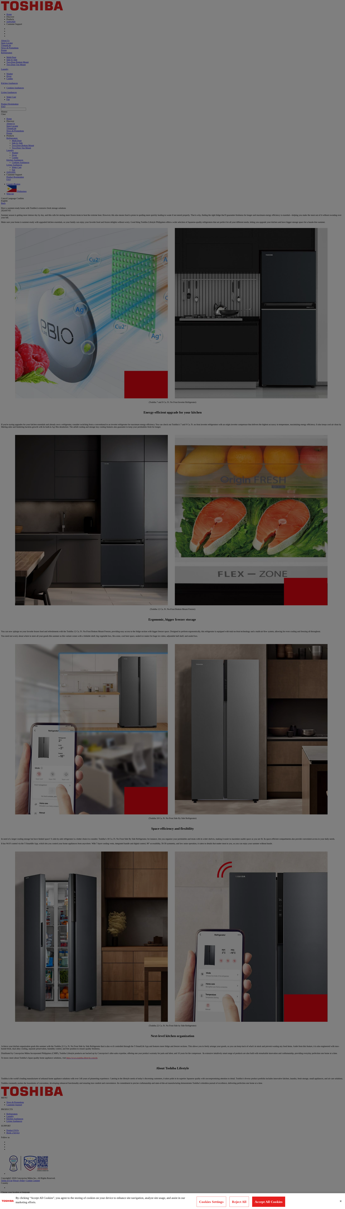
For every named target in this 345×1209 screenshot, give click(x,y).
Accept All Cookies (268, 1202)
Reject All (239, 1202)
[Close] (341, 1201)
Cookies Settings (211, 1202)
